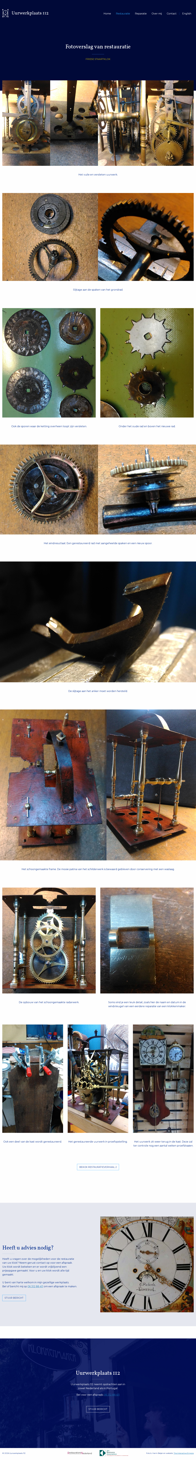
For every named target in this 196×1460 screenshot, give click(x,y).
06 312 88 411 (35, 1286)
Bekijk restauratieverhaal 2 (98, 1167)
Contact (172, 13)
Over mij (157, 13)
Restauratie (123, 13)
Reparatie (141, 13)
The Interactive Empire (184, 1453)
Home (107, 13)
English (186, 13)
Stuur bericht (14, 1297)
